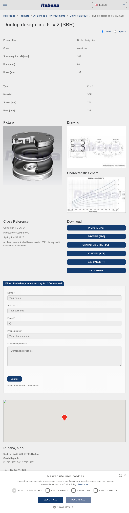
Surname (11, 305)
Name (10, 293)
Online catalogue (79, 15)
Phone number (14, 331)
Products (24, 15)
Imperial (122, 31)
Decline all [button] (78, 499)
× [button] (125, 475)
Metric (108, 31)
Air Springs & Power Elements (49, 15)
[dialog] (64, 492)
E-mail (10, 318)
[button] (64, 507)
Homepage (9, 15)
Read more (83, 484)
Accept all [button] (50, 499)
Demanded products (17, 343)
